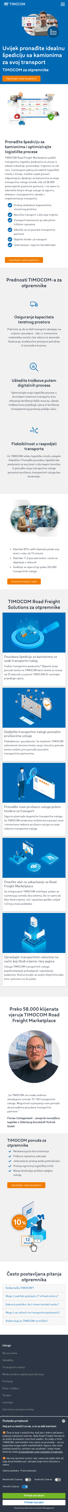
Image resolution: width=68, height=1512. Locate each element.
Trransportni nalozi (13, 1367)
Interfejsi (7, 1402)
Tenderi (6, 1395)
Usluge (6, 1345)
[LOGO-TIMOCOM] (14, 4)
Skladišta (7, 1360)
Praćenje (7, 1381)
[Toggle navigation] (63, 4)
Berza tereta (9, 1353)
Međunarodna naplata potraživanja (23, 1374)
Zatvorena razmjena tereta (18, 1409)
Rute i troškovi (10, 1388)
